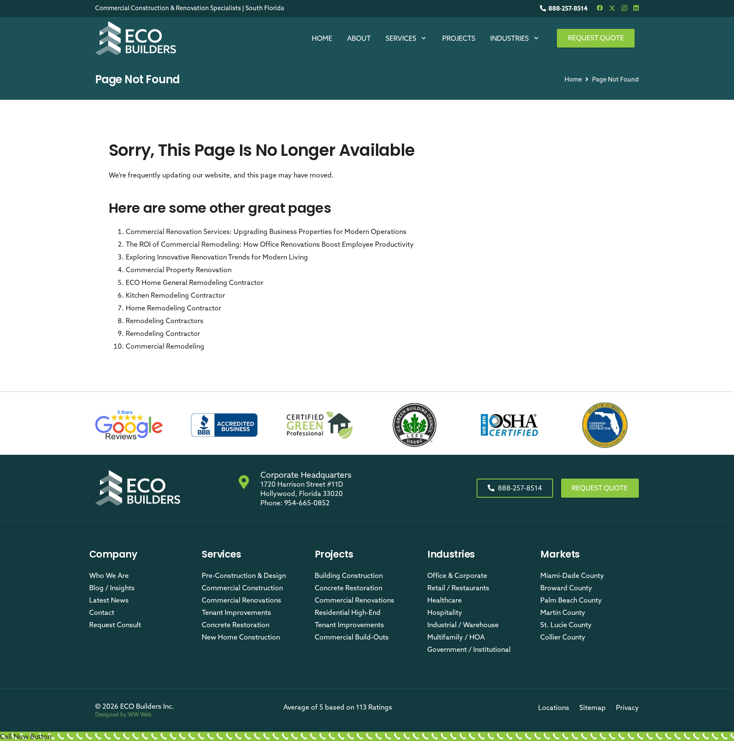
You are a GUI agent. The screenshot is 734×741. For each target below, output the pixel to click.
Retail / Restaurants (458, 587)
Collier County (562, 637)
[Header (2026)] (135, 38)
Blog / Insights (112, 587)
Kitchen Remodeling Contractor (175, 295)
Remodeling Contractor (163, 333)
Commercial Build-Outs (352, 637)
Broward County (566, 587)
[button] (424, 38)
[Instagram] (624, 8)
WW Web (140, 714)
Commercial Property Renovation (178, 269)
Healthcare (444, 600)
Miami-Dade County (572, 575)
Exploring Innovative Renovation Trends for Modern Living (217, 257)
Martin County (562, 612)
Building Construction (349, 575)
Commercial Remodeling (165, 346)
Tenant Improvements (236, 612)
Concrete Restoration (235, 624)
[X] (612, 8)
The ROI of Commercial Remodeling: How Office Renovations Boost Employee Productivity (270, 244)
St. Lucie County (566, 624)
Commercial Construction (242, 587)
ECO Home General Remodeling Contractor (194, 282)
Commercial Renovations (241, 600)
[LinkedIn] (636, 8)
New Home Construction (241, 637)
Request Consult (115, 624)
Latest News (109, 600)
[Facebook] (600, 8)
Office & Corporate (457, 575)
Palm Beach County (571, 600)
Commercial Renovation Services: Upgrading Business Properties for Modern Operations (266, 231)
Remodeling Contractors (164, 320)
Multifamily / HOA (456, 637)
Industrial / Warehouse (463, 624)
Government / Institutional (469, 649)
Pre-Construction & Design (244, 575)
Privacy (627, 707)
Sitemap (592, 707)
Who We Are (109, 575)
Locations (553, 707)
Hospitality (444, 612)
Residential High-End (348, 612)
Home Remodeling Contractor (173, 308)
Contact (101, 612)
